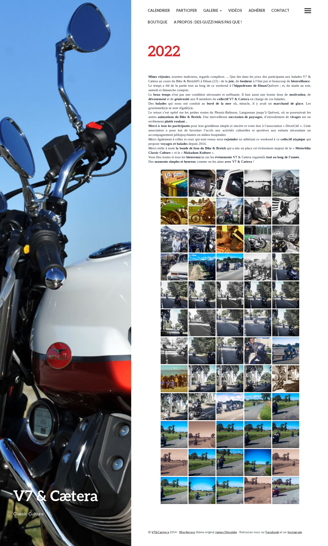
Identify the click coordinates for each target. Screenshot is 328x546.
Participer (186, 10)
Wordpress (187, 532)
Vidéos (235, 10)
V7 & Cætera (55, 495)
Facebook (272, 532)
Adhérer (257, 10)
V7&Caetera (160, 532)
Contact (280, 10)
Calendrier (159, 10)
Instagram (295, 532)
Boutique (157, 22)
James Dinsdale (226, 532)
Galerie (210, 10)
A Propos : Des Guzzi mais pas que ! (208, 22)
